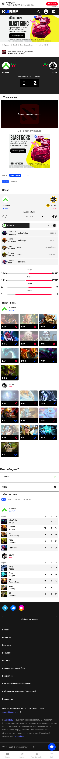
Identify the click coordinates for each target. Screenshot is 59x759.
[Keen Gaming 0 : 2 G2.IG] (45, 64)
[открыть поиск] (38, 11)
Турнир (27, 175)
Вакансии (6, 653)
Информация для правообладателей (19, 691)
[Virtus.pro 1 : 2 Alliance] (13, 64)
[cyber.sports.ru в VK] (13, 608)
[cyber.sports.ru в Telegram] (5, 608)
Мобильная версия (29, 619)
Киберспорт (6, 45)
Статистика (15, 175)
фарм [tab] (18, 499)
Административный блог (13, 668)
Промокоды (7, 699)
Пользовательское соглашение (16, 683)
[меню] (53, 11)
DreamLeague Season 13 (27, 45)
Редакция (6, 637)
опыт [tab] (10, 499)
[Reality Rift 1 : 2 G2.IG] (47, 64)
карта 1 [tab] (5, 181)
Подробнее (19, 736)
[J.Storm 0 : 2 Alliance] (11, 64)
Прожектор (7, 676)
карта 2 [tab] (14, 181)
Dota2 (15, 45)
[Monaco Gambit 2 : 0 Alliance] (12, 66)
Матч (4, 175)
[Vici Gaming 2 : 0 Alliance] (14, 66)
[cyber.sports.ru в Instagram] (22, 608)
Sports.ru (9, 720)
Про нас (5, 630)
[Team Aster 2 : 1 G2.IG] (46, 65)
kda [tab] (3, 499)
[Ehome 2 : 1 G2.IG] (43, 65)
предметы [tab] (27, 499)
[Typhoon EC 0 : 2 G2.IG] (44, 64)
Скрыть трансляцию (32, 131)
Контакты (6, 645)
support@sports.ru (10, 712)
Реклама (6, 660)
